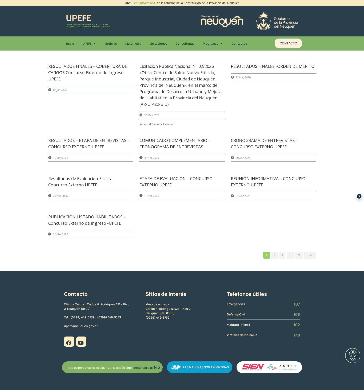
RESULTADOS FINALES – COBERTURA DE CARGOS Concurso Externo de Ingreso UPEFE (87, 72)
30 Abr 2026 (151, 158)
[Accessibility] (352, 355)
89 (298, 255)
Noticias (111, 43)
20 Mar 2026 (60, 234)
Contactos (239, 43)
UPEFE (87, 43)
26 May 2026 (151, 115)
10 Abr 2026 (151, 196)
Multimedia (133, 43)
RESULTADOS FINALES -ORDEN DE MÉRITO (272, 66)
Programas (210, 43)
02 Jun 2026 (60, 90)
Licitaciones (158, 43)
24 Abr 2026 (60, 196)
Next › (310, 255)
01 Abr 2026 (243, 196)
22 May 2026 (243, 77)
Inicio (70, 43)
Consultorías (185, 43)
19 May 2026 (60, 158)
